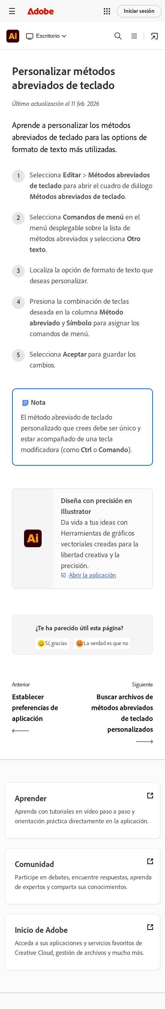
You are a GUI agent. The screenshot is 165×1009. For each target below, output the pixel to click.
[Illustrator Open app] (155, 36)
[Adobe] (40, 11)
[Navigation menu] (12, 11)
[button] (107, 11)
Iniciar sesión (139, 11)
